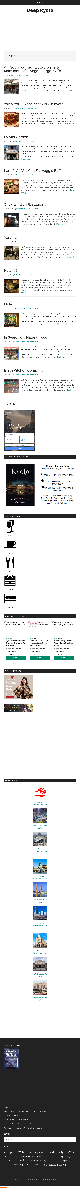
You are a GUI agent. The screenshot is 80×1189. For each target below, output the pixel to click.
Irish (42, 1157)
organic (65, 1161)
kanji (67, 1157)
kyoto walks (12, 1161)
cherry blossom (39, 1152)
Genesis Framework (44, 1179)
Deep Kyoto (40, 10)
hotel (35, 1157)
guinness (23, 1157)
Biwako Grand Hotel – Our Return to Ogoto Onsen (19, 1124)
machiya (21, 1160)
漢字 (61, 1165)
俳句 (37, 1164)
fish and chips (8, 1157)
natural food (55, 1161)
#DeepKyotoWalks (15, 1152)
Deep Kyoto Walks (64, 1152)
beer (27, 1152)
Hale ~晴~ (12, 270)
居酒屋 (54, 1165)
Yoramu (10, 237)
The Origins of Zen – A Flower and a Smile (17, 1119)
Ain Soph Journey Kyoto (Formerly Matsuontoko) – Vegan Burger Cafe (32, 69)
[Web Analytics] (4, 1188)
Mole (8, 304)
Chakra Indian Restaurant (25, 204)
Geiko (14, 1157)
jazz (63, 1157)
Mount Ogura (44, 1161)
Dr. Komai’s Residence (11, 1115)
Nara (50, 1161)
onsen (60, 1161)
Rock (12, 1165)
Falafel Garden (16, 137)
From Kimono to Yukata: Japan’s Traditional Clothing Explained (23, 1128)
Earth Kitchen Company (23, 370)
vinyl (26, 1165)
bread (30, 1152)
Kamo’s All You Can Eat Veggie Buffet (34, 171)
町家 (65, 1164)
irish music (47, 1157)
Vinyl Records (31, 1165)
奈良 (45, 1165)
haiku (30, 1156)
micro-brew (35, 1161)
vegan (22, 1165)
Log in (61, 1179)
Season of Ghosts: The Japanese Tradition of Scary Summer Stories (25, 1111)
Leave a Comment (31, 75)
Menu (41, 2)
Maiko (28, 1161)
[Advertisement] (40, 30)
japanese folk (59, 1157)
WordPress (54, 1179)
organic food (71, 1161)
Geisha (18, 1157)
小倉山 (49, 1165)
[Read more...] (69, 90)
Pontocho (7, 1165)
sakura (17, 1165)
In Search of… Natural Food (25, 337)
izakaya (53, 1157)
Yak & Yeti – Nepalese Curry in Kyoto (34, 104)
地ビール (41, 1165)
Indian (39, 1157)
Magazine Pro (31, 1179)
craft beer (49, 1153)
